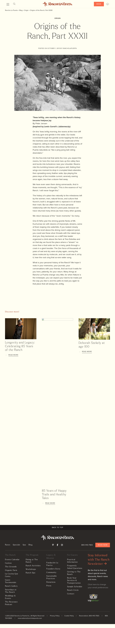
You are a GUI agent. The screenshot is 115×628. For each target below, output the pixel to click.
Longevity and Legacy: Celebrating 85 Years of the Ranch (20, 346)
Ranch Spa (30, 573)
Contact (70, 594)
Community (51, 572)
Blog (31, 545)
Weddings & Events (10, 597)
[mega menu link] (8, 4)
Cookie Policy (69, 615)
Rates (7, 545)
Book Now (102, 545)
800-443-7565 (87, 545)
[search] (14, 4)
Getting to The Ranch (74, 573)
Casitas (8, 563)
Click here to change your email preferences (98, 586)
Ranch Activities (33, 566)
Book (98, 4)
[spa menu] (107, 4)
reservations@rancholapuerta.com (30, 618)
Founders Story (53, 569)
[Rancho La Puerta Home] (57, 4)
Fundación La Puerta (52, 564)
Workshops (31, 569)
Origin (57, 18)
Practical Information (72, 561)
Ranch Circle (73, 590)
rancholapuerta (70, 48)
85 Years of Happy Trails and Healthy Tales (54, 494)
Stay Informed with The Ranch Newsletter (98, 560)
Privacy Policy (55, 615)
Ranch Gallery (11, 586)
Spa (24, 545)
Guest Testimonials (10, 581)
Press (48, 586)
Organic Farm (11, 570)
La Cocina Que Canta (11, 575)
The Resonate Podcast (11, 603)
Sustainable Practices (51, 577)
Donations (50, 582)
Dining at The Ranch (32, 561)
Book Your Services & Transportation (74, 580)
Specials (16, 545)
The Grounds (11, 567)
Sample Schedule (74, 587)
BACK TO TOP (57, 527)
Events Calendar (12, 560)
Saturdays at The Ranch (11, 591)
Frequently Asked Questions (74, 567)
